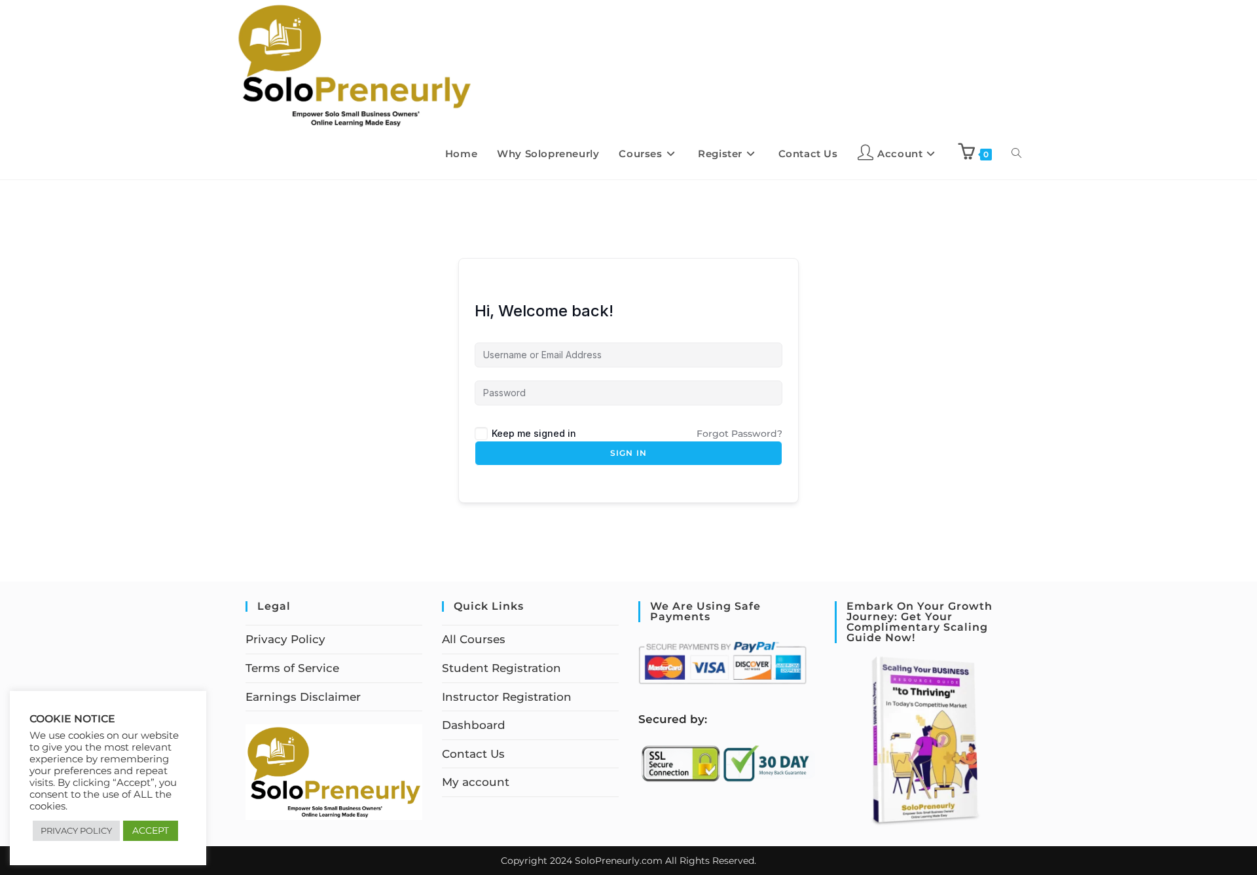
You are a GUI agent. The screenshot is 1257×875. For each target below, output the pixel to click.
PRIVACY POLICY (76, 830)
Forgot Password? (739, 433)
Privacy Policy (285, 639)
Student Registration (501, 668)
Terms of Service (292, 668)
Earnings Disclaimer (303, 696)
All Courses (473, 639)
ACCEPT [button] (150, 830)
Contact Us (473, 753)
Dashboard (473, 725)
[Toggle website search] (1016, 154)
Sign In (628, 453)
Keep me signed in (534, 433)
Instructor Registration (507, 696)
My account (475, 782)
